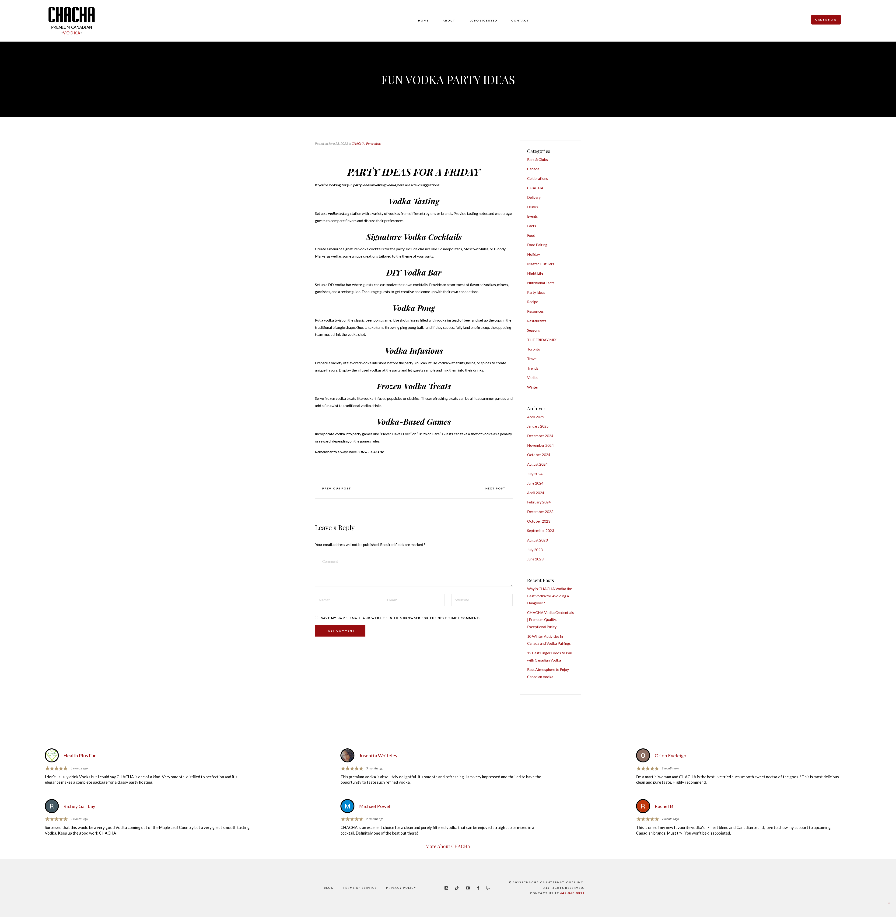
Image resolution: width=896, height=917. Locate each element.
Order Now (826, 19)
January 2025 (538, 426)
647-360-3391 (572, 893)
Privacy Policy (401, 887)
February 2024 (539, 502)
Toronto (533, 349)
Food (531, 235)
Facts (531, 225)
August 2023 (537, 540)
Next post (495, 488)
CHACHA (358, 143)
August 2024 (537, 464)
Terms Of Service (360, 887)
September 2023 (540, 530)
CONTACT (520, 20)
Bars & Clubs (537, 159)
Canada (533, 168)
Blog (328, 887)
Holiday (533, 254)
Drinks (532, 207)
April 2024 (535, 492)
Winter (532, 387)
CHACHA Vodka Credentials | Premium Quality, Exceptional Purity (550, 619)
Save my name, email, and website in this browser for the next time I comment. (400, 618)
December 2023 (540, 511)
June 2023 (535, 559)
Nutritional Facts (540, 282)
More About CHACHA (448, 846)
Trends (532, 368)
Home (423, 20)
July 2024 (534, 473)
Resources (535, 311)
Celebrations (537, 178)
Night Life (535, 273)
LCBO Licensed (483, 20)
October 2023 (538, 521)
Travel (532, 358)
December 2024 (540, 435)
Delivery (534, 197)
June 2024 (535, 483)
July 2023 (534, 549)
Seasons (533, 330)
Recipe (532, 301)
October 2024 (538, 454)
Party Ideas (373, 143)
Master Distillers (540, 264)
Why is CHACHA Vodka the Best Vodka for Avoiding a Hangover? (549, 595)
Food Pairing (537, 244)
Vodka (532, 377)
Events (532, 216)
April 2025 (535, 416)
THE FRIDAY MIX (541, 339)
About (449, 20)
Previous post (336, 488)
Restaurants (536, 321)
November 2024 (540, 445)
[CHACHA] (71, 21)
